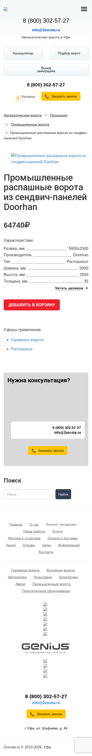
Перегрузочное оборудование (46, 591)
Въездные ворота (61, 570)
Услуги (57, 531)
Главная (16, 524)
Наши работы (34, 531)
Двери (20, 584)
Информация (69, 545)
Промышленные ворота (51, 584)
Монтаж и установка (24, 538)
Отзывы (29, 545)
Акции (11, 545)
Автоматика (17, 577)
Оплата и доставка (63, 538)
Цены (46, 545)
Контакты (46, 552)
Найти (63, 494)
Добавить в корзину (32, 305)
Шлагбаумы (68, 577)
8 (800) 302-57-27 (46, 20)
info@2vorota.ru (46, 30)
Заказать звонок (51, 450)
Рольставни (43, 577)
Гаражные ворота (27, 340)
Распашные (22, 349)
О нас (34, 524)
